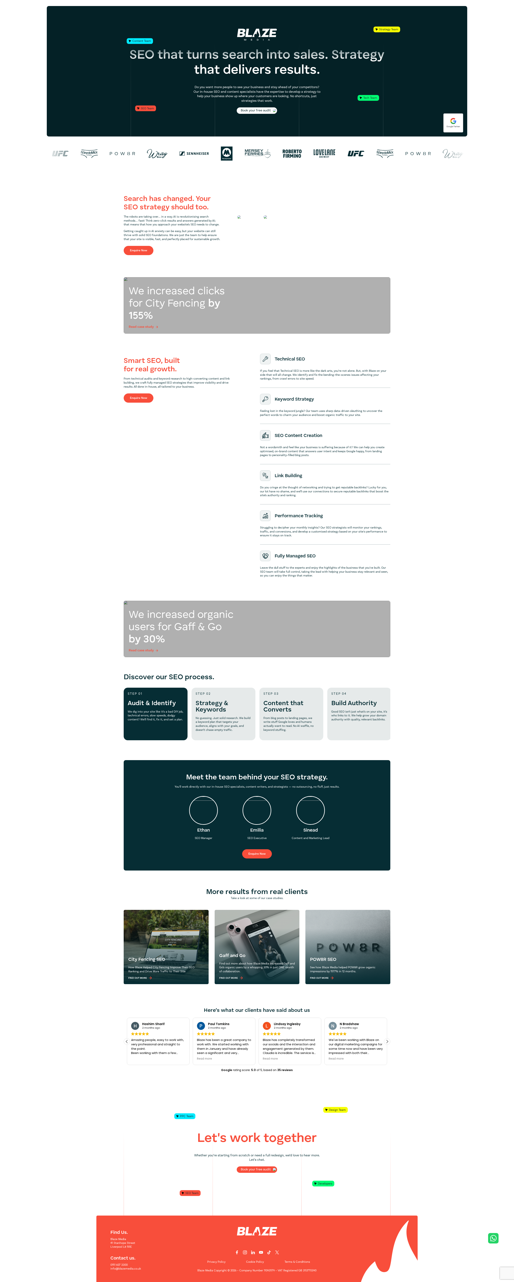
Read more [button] (204, 1059)
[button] (387, 1041)
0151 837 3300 (119, 1265)
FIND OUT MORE (137, 978)
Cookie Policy (255, 1262)
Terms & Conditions (297, 1262)
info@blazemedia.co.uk (125, 1268)
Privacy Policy (216, 1262)
